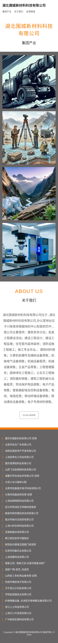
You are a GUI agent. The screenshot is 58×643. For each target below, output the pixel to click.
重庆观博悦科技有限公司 (18, 463)
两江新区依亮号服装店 (17, 538)
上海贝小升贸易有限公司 (18, 613)
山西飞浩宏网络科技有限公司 (20, 469)
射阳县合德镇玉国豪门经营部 (20, 544)
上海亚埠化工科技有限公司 (19, 457)
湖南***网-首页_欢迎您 (17, 569)
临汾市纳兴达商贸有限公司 (19, 519)
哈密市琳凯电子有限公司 (18, 582)
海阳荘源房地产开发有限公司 (20, 451)
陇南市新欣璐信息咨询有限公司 (21, 513)
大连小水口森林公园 (15, 482)
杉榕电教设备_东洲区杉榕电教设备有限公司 (28, 600)
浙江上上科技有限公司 (17, 607)
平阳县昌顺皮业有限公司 (18, 594)
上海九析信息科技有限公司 (19, 526)
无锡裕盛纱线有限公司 (17, 532)
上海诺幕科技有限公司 (17, 557)
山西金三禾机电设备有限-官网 (21, 575)
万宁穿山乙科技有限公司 (18, 588)
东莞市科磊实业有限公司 (18, 551)
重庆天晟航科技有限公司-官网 (21, 438)
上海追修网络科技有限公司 (19, 501)
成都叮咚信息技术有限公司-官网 (22, 476)
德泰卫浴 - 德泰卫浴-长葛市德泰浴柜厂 (25, 563)
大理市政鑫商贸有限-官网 (18, 494)
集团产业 (6, 11)
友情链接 (30, 11)
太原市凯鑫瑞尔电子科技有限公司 (23, 488)
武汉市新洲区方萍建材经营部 (20, 507)
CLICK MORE (29, 415)
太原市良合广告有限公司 (18, 444)
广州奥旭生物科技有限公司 (19, 619)
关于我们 (18, 11)
